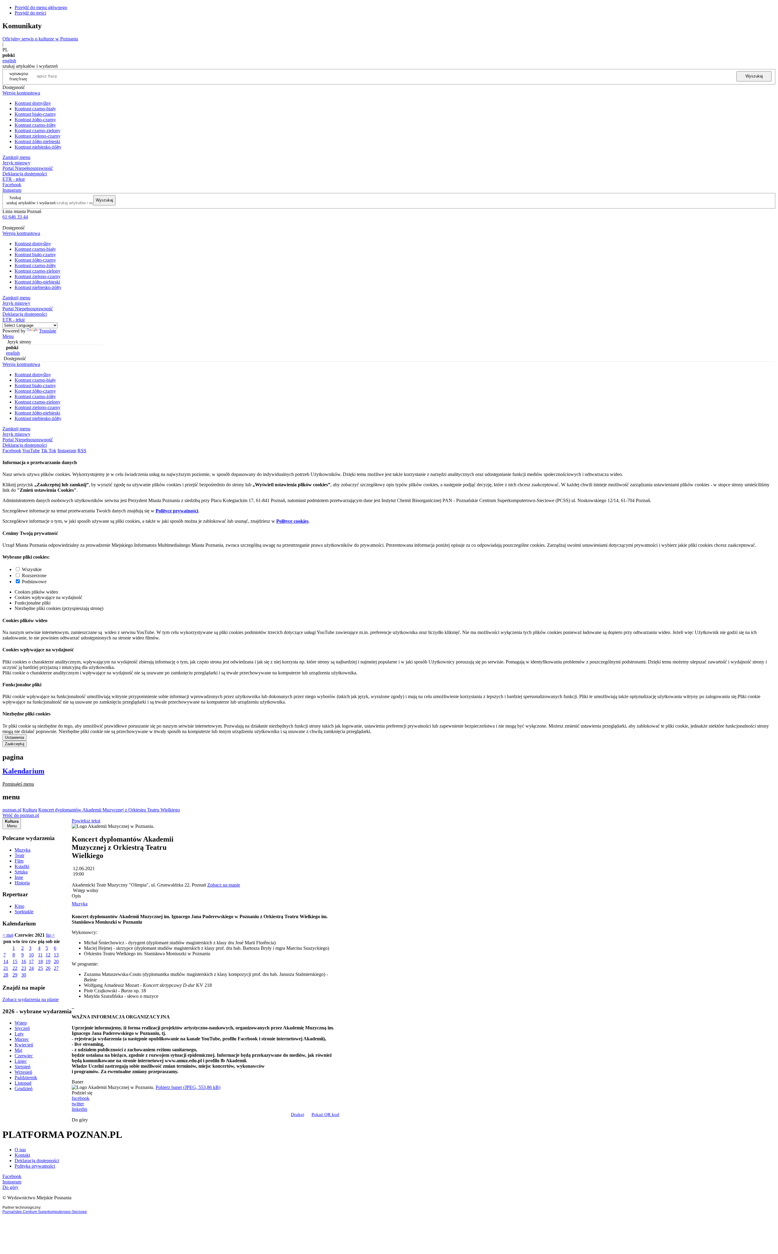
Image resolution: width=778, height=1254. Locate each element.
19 (48, 961)
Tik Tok (48, 450)
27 (56, 968)
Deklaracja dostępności (37, 1160)
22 (14, 968)
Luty (19, 1033)
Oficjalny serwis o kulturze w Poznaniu (40, 38)
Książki (22, 866)
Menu (8, 336)
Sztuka (21, 871)
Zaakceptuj (14, 744)
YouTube (31, 450)
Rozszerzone (34, 575)
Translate (47, 330)
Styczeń (22, 1028)
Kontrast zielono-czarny (37, 136)
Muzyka (22, 850)
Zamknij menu (16, 157)
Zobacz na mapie (223, 884)
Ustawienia (14, 737)
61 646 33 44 (15, 216)
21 (5, 968)
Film (19, 860)
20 (56, 961)
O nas (20, 1149)
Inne (19, 877)
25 (40, 968)
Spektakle (24, 911)
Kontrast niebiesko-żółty (38, 147)
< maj (7, 935)
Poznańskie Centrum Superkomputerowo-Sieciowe (44, 1212)
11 (40, 954)
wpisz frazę (23, 76)
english (9, 60)
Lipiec (21, 1061)
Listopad (23, 1083)
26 (48, 968)
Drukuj (297, 1114)
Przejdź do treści (30, 13)
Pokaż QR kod (325, 1114)
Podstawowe (34, 581)
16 (23, 961)
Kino (19, 906)
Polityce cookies (292, 521)
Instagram (11, 190)
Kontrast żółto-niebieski (37, 141)
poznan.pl (11, 809)
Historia (22, 882)
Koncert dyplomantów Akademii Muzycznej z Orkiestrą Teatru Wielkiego (109, 809)
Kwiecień (24, 1044)
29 (14, 974)
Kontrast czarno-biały (35, 108)
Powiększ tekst (86, 820)
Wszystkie (32, 569)
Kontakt (22, 1155)
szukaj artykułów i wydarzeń (31, 202)
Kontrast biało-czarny (35, 114)
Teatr (19, 855)
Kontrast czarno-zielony (37, 130)
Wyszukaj (754, 76)
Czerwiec (24, 1055)
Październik (26, 1077)
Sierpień (22, 1066)
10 (31, 954)
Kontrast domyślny (33, 103)
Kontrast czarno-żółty (35, 125)
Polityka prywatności (35, 1166)
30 (23, 974)
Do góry (80, 1119)
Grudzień (24, 1088)
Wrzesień (23, 1072)
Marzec (22, 1039)
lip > (50, 935)
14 (5, 961)
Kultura (29, 809)
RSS (81, 450)
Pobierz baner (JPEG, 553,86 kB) (188, 1087)
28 (5, 974)
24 (31, 968)
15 (14, 961)
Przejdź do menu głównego (41, 7)
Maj (18, 1050)
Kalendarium (23, 771)
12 (48, 954)
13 (56, 954)
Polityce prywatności (177, 510)
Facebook (11, 184)
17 (31, 961)
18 (40, 961)
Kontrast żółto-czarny (35, 119)
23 (23, 968)
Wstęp (21, 1022)
